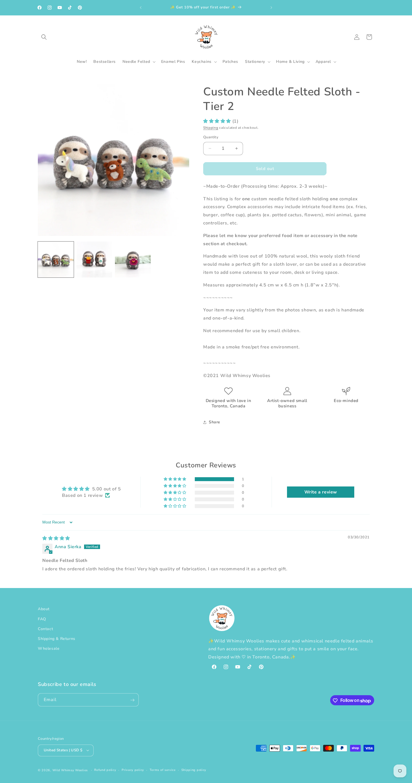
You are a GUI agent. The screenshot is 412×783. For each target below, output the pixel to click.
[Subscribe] (132, 700)
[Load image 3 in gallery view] (133, 259)
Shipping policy (194, 770)
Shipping (210, 127)
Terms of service (163, 770)
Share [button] (214, 422)
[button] (44, 37)
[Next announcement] (271, 7)
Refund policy (105, 770)
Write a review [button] (320, 492)
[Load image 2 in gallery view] (94, 259)
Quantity (210, 137)
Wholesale (48, 648)
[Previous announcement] (141, 7)
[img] (56, 538)
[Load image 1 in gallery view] (56, 259)
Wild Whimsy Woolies (70, 770)
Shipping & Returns (56, 638)
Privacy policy (133, 770)
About (44, 609)
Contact (45, 628)
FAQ (42, 618)
